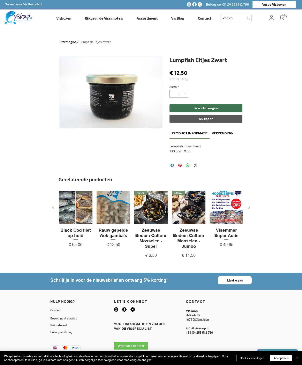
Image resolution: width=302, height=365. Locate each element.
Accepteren (281, 358)
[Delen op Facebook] (172, 165)
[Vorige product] (52, 207)
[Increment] (185, 93)
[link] (189, 133)
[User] (271, 18)
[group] (151, 229)
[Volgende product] (249, 207)
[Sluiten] (297, 358)
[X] (200, 4)
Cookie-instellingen (252, 358)
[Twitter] (132, 309)
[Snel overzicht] (75, 207)
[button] (283, 17)
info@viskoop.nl (197, 328)
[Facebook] (194, 4)
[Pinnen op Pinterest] (180, 165)
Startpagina (68, 42)
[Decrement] (172, 93)
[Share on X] (195, 165)
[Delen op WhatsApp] (187, 165)
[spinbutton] (179, 93)
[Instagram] (189, 4)
